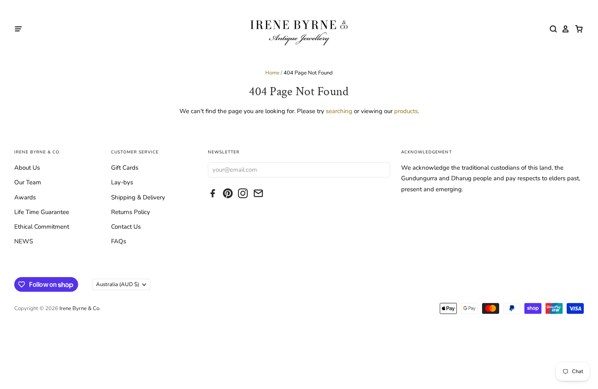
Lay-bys (122, 182)
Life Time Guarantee (41, 212)
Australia (117, 284)
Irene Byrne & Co (79, 308)
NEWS (23, 241)
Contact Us (126, 227)
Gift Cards (124, 168)
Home (272, 72)
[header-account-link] (563, 29)
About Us (27, 168)
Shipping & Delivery (138, 197)
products (406, 111)
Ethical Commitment (41, 227)
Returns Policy (130, 212)
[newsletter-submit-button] (382, 169)
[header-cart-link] (577, 29)
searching (339, 111)
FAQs (118, 241)
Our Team (27, 182)
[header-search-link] (551, 29)
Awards (25, 197)
